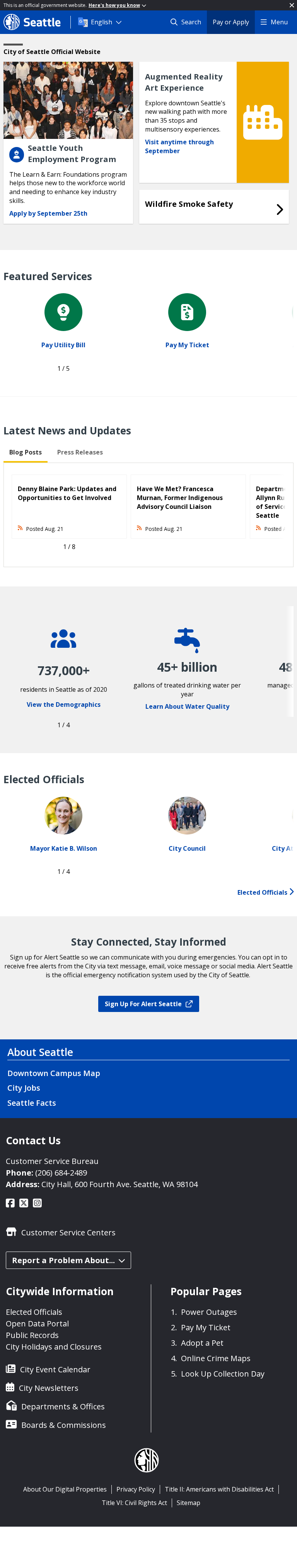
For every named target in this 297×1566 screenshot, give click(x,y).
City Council (187, 848)
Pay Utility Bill (63, 345)
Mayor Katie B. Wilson (63, 848)
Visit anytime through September (179, 146)
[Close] (292, 5)
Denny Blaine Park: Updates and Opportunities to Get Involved (67, 493)
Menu (279, 22)
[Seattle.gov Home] (36, 22)
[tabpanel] (148, 515)
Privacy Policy (135, 1489)
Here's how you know (114, 5)
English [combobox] (101, 22)
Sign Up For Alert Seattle (143, 1004)
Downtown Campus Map (53, 1073)
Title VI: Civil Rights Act (134, 1502)
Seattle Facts (31, 1103)
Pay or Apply (231, 22)
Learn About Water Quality (187, 706)
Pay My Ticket (187, 345)
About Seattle (40, 1052)
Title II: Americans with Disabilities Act (219, 1489)
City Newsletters (49, 1388)
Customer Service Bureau (52, 1161)
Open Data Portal (37, 1323)
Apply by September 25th (48, 213)
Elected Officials (263, 892)
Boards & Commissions (63, 1425)
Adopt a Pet (202, 1343)
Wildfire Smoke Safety (189, 204)
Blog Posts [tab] (25, 452)
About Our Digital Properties (65, 1489)
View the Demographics (64, 704)
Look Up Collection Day (223, 1373)
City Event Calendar (55, 1369)
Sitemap (188, 1502)
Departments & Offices (63, 1406)
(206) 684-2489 (61, 1172)
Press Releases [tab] (80, 452)
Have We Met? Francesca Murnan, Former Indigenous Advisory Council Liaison (180, 498)
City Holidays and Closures (54, 1346)
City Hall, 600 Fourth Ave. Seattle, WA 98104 (119, 1184)
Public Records (32, 1335)
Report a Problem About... (63, 1260)
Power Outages (209, 1312)
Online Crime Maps (216, 1358)
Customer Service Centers (68, 1232)
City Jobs (23, 1088)
